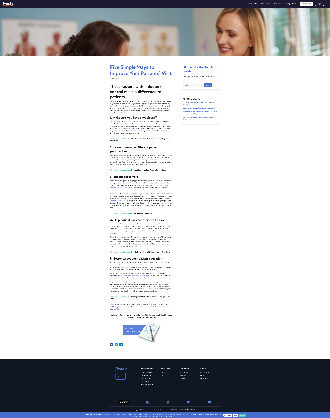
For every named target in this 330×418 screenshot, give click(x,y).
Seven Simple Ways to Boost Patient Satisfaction (199, 108)
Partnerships (204, 372)
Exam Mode (123, 198)
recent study (115, 121)
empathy (161, 162)
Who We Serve (265, 4)
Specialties (165, 368)
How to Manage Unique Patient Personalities (148, 170)
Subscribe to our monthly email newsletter (129, 314)
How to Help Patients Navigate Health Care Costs (150, 252)
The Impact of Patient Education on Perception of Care (140, 297)
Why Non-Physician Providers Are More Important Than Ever (140, 139)
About (294, 4)
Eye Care (164, 372)
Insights (183, 375)
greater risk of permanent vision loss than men (133, 276)
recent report (128, 224)
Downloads (184, 372)
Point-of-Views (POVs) (117, 201)
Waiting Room (145, 378)
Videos (182, 378)
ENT (162, 375)
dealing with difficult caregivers (120, 187)
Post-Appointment (147, 385)
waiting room (132, 106)
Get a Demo (307, 4)
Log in (319, 4)
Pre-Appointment (147, 375)
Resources (277, 4)
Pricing (287, 4)
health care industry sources (128, 128)
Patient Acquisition (147, 372)
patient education (126, 282)
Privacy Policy (173, 410)
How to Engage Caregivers (141, 213)
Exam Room (145, 381)
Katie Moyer (116, 78)
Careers (202, 375)
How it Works (252, 4)
